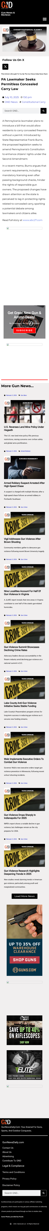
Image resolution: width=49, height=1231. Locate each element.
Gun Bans (24, 395)
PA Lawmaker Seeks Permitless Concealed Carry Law (19, 84)
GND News (11, 102)
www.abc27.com (32, 220)
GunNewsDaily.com (13, 1142)
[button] (45, 19)
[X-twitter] (5, 67)
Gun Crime (24, 507)
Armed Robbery (25, 451)
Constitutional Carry (34, 102)
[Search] (44, 111)
